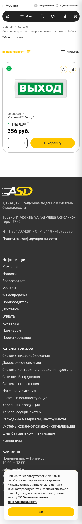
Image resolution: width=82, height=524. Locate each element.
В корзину (52, 143)
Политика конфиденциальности (29, 239)
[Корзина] (75, 16)
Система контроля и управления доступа (37, 370)
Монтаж (9, 288)
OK (41, 512)
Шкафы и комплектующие (24, 398)
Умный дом (12, 440)
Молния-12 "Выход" (21, 117)
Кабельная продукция (21, 405)
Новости (9, 274)
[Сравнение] (64, 16)
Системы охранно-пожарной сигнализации (38, 426)
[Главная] (7, 16)
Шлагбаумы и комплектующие (28, 433)
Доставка (10, 309)
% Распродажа (14, 295)
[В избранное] (63, 69)
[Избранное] (53, 16)
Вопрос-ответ (13, 281)
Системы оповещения (20, 384)
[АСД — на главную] (17, 191)
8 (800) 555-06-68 (70, 5)
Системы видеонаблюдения (26, 355)
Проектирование (16, 337)
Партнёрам (11, 330)
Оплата (8, 316)
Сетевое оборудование (21, 377)
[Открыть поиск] (42, 16)
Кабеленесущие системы (23, 412)
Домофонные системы (21, 362)
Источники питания (19, 391)
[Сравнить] (72, 69)
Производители (15, 302)
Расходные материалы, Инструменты (34, 419)
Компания (11, 267)
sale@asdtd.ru (46, 5)
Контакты (10, 323)
